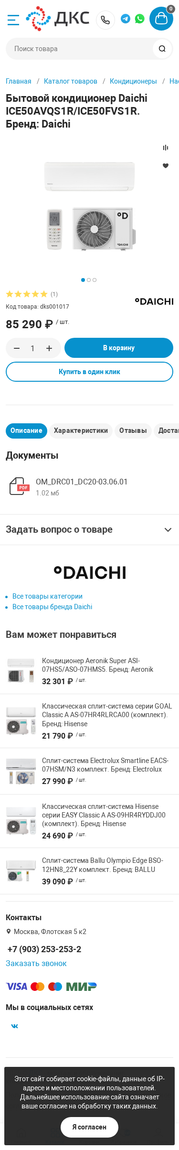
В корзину (119, 348)
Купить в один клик (89, 372)
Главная (19, 81)
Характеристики (81, 430)
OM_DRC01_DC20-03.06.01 (82, 481)
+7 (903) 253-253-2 (105, 20)
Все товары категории (47, 596)
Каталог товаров (70, 81)
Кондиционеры (133, 81)
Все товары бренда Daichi (52, 607)
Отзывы (133, 430)
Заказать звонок (36, 963)
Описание (26, 430)
